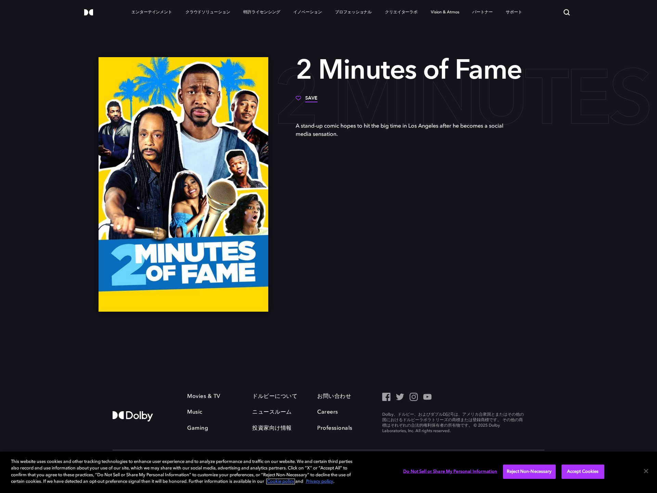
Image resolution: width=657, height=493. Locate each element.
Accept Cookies (583, 471)
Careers (327, 412)
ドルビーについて (274, 396)
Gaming (197, 428)
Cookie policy (280, 481)
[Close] (646, 471)
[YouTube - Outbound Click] (427, 397)
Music (195, 412)
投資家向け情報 (272, 428)
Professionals (334, 428)
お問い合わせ (334, 396)
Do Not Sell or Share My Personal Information (450, 471)
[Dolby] (88, 13)
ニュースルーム (272, 412)
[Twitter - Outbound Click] (400, 397)
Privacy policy (319, 481)
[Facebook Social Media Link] (386, 397)
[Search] (566, 12)
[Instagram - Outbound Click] (414, 397)
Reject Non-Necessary (529, 471)
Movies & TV (203, 396)
